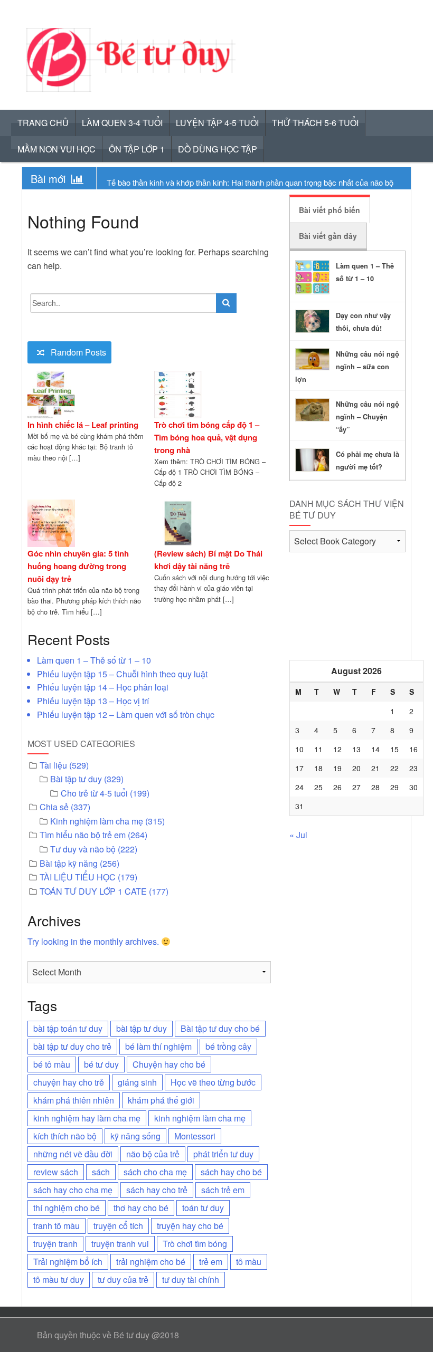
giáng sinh (137, 1082)
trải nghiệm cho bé (150, 1261)
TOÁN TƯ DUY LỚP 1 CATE (93, 891)
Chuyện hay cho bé (169, 1064)
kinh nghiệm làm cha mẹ (200, 1118)
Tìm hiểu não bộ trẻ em (83, 835)
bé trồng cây (228, 1046)
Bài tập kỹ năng (69, 863)
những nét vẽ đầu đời (72, 1154)
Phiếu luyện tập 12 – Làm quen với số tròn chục (125, 714)
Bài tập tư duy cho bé (220, 1028)
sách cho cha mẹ (155, 1172)
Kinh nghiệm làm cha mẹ (96, 821)
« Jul (298, 835)
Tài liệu (53, 765)
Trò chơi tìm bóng (195, 1244)
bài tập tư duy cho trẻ (72, 1046)
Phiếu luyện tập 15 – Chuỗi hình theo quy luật (122, 674)
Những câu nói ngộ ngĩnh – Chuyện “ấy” (367, 416)
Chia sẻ (54, 807)
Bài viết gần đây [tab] (328, 236)
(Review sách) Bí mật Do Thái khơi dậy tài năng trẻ (208, 560)
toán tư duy (203, 1208)
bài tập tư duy (141, 1028)
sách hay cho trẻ (156, 1190)
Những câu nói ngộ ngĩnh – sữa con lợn (347, 366)
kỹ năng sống (135, 1136)
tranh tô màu (56, 1226)
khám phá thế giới (161, 1100)
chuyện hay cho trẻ (68, 1082)
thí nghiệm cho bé (66, 1208)
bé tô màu (51, 1064)
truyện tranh (55, 1244)
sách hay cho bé (231, 1172)
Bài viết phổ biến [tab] (329, 210)
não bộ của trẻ (153, 1154)
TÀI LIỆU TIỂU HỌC (78, 877)
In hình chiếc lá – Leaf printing (82, 424)
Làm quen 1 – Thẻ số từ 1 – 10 (94, 660)
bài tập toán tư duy (67, 1028)
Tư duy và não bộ (83, 849)
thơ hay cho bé (141, 1208)
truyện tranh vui (120, 1244)
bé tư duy (101, 1064)
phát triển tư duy (223, 1154)
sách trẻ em (222, 1190)
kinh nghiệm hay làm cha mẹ (86, 1118)
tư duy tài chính (190, 1279)
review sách (55, 1172)
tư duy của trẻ (123, 1279)
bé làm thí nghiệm (158, 1046)
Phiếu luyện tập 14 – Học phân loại (102, 687)
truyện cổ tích (118, 1226)
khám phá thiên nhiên (73, 1100)
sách (101, 1172)
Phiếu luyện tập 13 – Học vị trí (93, 701)
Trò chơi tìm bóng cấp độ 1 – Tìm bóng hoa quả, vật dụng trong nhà (206, 437)
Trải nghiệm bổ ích (67, 1261)
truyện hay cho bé (190, 1226)
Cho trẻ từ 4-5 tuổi (94, 793)
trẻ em (210, 1261)
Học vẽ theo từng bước (213, 1082)
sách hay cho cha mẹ (72, 1190)
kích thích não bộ (65, 1136)
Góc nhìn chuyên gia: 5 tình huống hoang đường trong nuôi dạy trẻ (78, 566)
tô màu (248, 1261)
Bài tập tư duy (76, 779)
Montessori (194, 1136)
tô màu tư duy (58, 1279)
